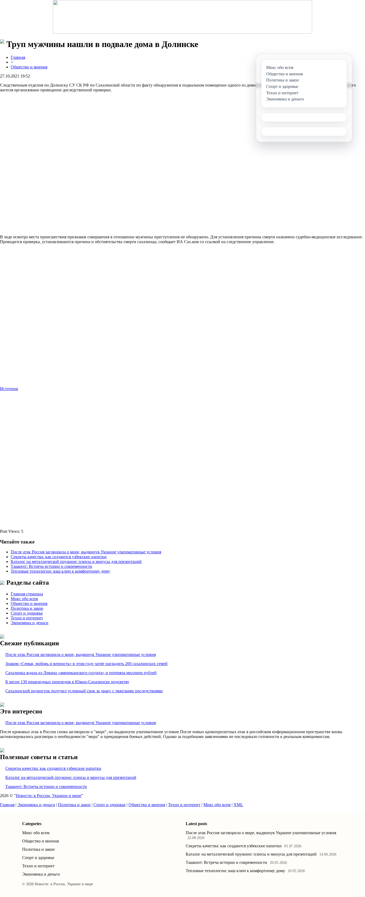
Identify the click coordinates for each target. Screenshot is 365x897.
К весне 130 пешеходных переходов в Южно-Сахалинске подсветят (67, 681)
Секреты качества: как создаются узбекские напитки (59, 556)
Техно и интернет (27, 618)
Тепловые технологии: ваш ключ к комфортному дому (60, 571)
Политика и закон (27, 608)
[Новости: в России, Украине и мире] (182, 17)
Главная (18, 57)
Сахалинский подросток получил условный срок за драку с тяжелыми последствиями (84, 691)
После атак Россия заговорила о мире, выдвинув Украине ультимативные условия (86, 552)
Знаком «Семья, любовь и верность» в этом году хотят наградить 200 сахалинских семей (86, 663)
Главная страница (27, 594)
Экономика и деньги (29, 622)
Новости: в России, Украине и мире (48, 795)
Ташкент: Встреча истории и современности (51, 566)
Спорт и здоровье (27, 613)
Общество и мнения (29, 67)
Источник (9, 388)
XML (238, 804)
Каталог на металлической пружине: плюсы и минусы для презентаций (76, 561)
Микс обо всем (24, 598)
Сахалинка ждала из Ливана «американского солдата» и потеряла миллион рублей (81, 672)
